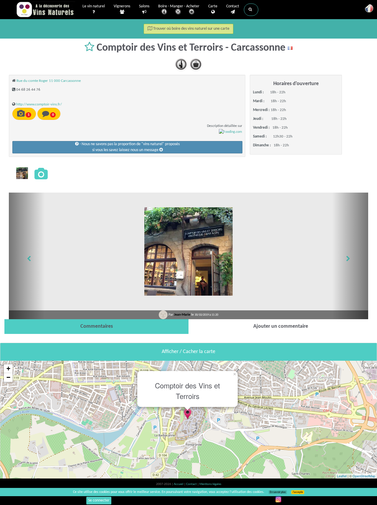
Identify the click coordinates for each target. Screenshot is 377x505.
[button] (251, 10)
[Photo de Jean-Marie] (22, 173)
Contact (232, 6)
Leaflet (342, 475)
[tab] (96, 326)
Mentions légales (210, 484)
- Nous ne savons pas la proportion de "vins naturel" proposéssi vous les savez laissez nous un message (129, 147)
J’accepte (297, 492)
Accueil (179, 484)
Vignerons (122, 6)
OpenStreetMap (364, 475)
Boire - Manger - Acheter (178, 6)
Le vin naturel (93, 6)
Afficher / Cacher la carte (188, 352)
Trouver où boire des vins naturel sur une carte (190, 29)
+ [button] (8, 368)
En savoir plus (278, 492)
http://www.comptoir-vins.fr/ (39, 104)
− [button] (8, 377)
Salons (144, 6)
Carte (212, 6)
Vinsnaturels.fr (45, 9)
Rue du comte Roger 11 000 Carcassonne (48, 81)
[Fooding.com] (230, 132)
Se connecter (99, 500)
